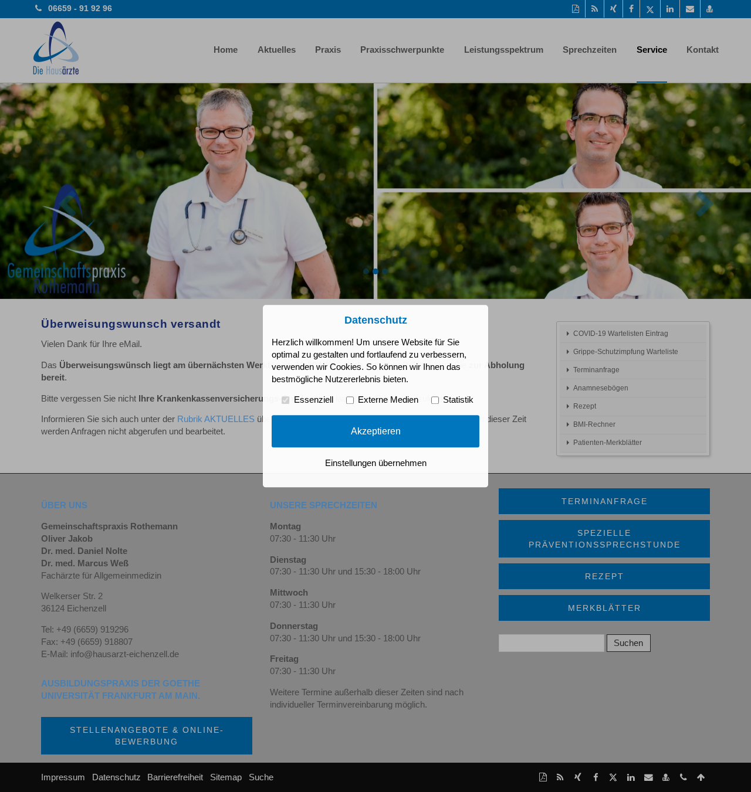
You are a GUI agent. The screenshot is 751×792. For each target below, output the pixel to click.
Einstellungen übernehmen (376, 463)
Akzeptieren (376, 431)
